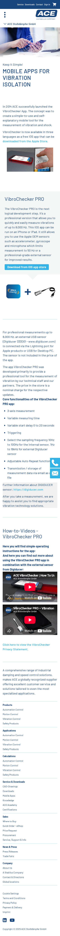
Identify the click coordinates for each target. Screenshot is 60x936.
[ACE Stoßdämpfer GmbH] (46, 15)
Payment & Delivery (12, 907)
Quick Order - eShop (13, 825)
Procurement (9, 835)
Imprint (6, 912)
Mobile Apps (9, 795)
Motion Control (10, 714)
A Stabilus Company (13, 872)
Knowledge (8, 800)
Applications (9, 730)
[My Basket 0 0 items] (54, 4)
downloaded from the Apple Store (25, 141)
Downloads (30, 4)
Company (7, 863)
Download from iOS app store (26, 267)
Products (7, 705)
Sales (5, 816)
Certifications (10, 809)
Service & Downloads (14, 781)
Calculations (9, 756)
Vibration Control (11, 718)
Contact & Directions (13, 877)
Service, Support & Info (14, 839)
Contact (39, 4)
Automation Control (13, 709)
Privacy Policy (9, 902)
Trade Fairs (8, 856)
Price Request (10, 830)
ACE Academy (10, 804)
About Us (7, 867)
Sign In (47, 4)
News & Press (10, 846)
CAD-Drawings (10, 786)
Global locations (11, 881)
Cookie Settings (11, 893)
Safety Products (11, 723)
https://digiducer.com (28, 489)
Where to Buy (9, 821)
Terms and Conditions (14, 898)
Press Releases (10, 851)
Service (20, 4)
